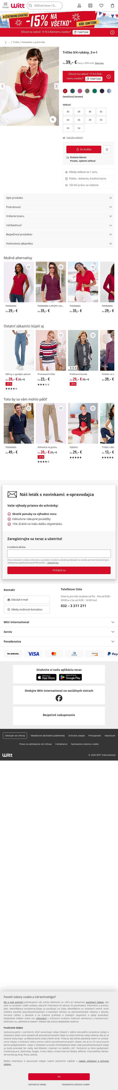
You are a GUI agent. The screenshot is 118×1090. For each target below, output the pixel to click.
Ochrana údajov (76, 735)
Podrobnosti (13, 207)
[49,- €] (19, 423)
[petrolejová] (72, 91)
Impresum (110, 735)
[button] (5, 5)
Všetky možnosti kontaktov (26, 609)
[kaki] (87, 91)
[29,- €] (19, 282)
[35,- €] (51, 282)
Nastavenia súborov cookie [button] (85, 744)
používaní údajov (95, 1002)
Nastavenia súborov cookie (76, 1084)
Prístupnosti (94, 735)
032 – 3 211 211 (73, 605)
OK (59, 1076)
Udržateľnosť (14, 225)
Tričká (16, 42)
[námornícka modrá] (102, 91)
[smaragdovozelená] (94, 91)
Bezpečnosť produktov (19, 234)
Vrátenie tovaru (15, 216)
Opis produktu (14, 197)
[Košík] (112, 5)
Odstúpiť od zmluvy (15, 735)
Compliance (61, 744)
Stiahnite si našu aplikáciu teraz (59, 670)
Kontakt (9, 590)
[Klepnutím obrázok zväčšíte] (53, 119)
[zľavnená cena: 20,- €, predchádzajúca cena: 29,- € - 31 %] (19, 350)
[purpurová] (79, 91)
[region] (59, 1040)
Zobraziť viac (53, 562)
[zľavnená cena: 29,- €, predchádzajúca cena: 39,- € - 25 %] (83, 350)
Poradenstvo (12, 641)
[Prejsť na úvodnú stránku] (18, 5)
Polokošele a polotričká (33, 42)
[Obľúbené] (101, 5)
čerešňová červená (73, 96)
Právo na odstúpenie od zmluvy (35, 744)
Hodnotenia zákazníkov (19, 243)
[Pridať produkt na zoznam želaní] (107, 149)
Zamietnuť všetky (37, 1084)
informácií (41, 1018)
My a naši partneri (14, 1002)
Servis (8, 632)
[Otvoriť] (112, 32)
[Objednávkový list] (90, 5)
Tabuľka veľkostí (74, 137)
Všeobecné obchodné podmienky (48, 735)
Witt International (16, 622)
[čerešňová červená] (65, 91)
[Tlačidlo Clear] (59, 5)
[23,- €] (51, 350)
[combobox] (49, 5)
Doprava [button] (99, 63)
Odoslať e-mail (23, 600)
